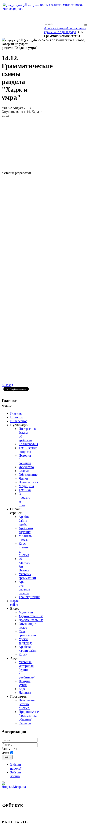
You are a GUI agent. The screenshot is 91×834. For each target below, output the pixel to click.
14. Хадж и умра (64, 32)
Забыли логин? (15, 774)
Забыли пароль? (16, 766)
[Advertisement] (24, 146)
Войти (7, 757)
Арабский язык (55, 28)
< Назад (7, 385)
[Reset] (85, 25)
